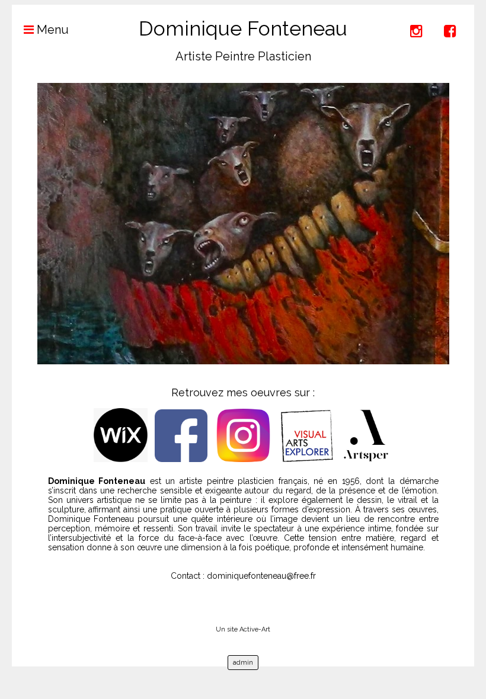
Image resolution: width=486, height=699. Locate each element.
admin (243, 662)
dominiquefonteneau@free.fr (261, 576)
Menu (51, 30)
